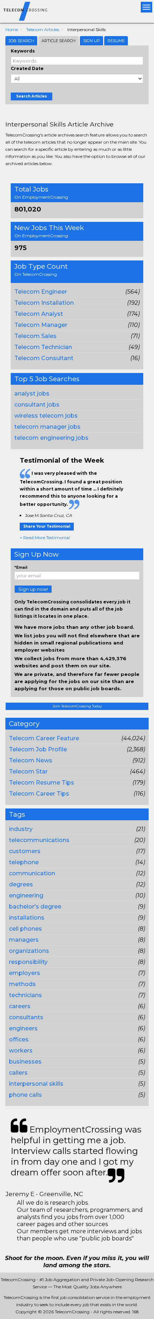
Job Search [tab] (21, 40)
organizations (29, 950)
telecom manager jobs (47, 426)
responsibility (28, 962)
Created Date (27, 68)
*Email (20, 567)
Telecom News (30, 760)
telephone (24, 862)
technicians (25, 995)
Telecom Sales (35, 336)
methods (22, 984)
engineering (26, 895)
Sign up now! (33, 589)
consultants (26, 1017)
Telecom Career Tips (39, 793)
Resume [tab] (116, 40)
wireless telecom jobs (46, 415)
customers (24, 851)
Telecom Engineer (40, 291)
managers (24, 939)
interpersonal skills (36, 1083)
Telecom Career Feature (44, 738)
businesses (25, 1061)
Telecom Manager (40, 325)
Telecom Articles (42, 29)
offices (19, 1039)
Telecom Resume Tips (41, 782)
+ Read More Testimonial (45, 537)
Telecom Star (28, 771)
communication (32, 873)
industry (21, 829)
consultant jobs (36, 404)
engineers (23, 1028)
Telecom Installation (44, 302)
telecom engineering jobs (51, 437)
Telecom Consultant (43, 358)
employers (24, 973)
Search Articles (31, 96)
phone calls (25, 1094)
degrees (21, 884)
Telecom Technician (43, 347)
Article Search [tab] (59, 40)
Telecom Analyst (38, 313)
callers (18, 1072)
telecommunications (39, 840)
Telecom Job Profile (38, 749)
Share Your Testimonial (46, 526)
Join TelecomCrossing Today (77, 706)
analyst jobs (31, 393)
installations (26, 917)
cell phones (25, 928)
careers (19, 1006)
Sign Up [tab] (91, 40)
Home (11, 29)
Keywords (23, 51)
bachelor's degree (35, 906)
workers (21, 1050)
